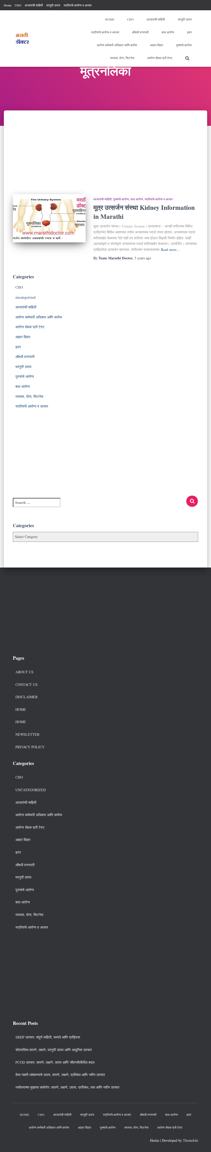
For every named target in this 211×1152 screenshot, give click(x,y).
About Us (24, 671)
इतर (189, 32)
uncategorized (25, 297)
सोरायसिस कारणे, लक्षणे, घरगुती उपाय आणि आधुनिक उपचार (53, 1049)
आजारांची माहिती (34, 5)
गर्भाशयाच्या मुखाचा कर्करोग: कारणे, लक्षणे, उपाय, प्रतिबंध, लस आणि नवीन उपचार (67, 1087)
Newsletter (27, 734)
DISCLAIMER (26, 696)
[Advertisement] (105, 148)
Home (7, 5)
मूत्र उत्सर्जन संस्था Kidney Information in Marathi (144, 212)
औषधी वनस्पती (140, 32)
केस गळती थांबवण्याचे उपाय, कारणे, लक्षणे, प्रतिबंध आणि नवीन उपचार (60, 1074)
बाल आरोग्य (168, 32)
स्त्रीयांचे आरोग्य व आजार (78, 5)
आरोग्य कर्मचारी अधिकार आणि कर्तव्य (117, 45)
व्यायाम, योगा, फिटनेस (122, 58)
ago (143, 258)
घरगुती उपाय (53, 5)
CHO (18, 5)
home (20, 721)
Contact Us (26, 684)
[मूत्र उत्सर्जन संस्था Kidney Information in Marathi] (49, 218)
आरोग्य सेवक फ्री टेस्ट (159, 58)
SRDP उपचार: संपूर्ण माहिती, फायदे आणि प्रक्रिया (47, 1037)
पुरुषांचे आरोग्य (184, 45)
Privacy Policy (30, 746)
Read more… (170, 249)
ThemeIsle (190, 1140)
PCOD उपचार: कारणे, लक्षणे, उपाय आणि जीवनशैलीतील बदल (54, 1062)
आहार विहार (156, 45)
